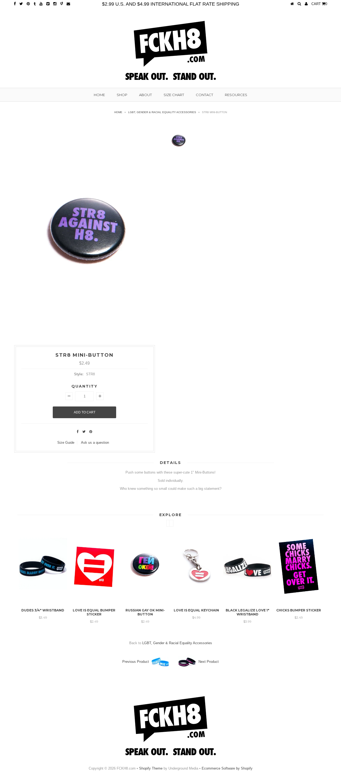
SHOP (122, 95)
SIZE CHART (174, 95)
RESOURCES (236, 95)
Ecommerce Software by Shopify (227, 768)
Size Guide (65, 443)
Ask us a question (95, 443)
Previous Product (135, 662)
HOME (99, 95)
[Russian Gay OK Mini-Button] (110, 602)
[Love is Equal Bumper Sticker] (59, 602)
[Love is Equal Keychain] (161, 602)
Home (118, 112)
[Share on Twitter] (84, 432)
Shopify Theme (151, 768)
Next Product (208, 662)
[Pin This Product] (90, 432)
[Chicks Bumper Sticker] (264, 602)
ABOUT (145, 95)
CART (319, 4)
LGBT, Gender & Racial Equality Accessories (162, 112)
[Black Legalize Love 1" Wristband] (213, 602)
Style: (78, 374)
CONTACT (204, 95)
